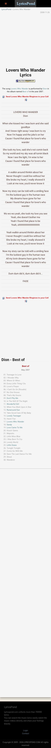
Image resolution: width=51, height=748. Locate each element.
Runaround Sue (13, 410)
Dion (45, 89)
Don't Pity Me (12, 398)
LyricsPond (6, 9)
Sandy (9, 424)
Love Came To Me (14, 427)
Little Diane (12, 445)
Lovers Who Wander (19, 89)
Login (25, 730)
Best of (25, 91)
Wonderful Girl (13, 404)
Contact (25, 733)
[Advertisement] (25, 39)
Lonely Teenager (14, 416)
